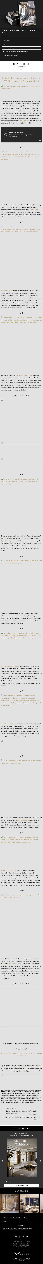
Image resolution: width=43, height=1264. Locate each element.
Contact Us (21, 1247)
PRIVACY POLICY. (22, 1229)
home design (33, 1097)
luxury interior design (33, 1100)
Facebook (11, 1067)
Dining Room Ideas (33, 1093)
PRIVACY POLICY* (23, 51)
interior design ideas (22, 1098)
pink (25, 1102)
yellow (32, 1102)
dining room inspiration (9, 1095)
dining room (36, 1091)
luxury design (21, 1100)
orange (20, 1102)
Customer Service (21, 1245)
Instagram (19, 1067)
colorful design (13, 1090)
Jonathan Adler (11, 1100)
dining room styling (24, 1095)
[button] (40, 1161)
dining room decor (7, 1093)
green (18, 1097)
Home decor (25, 1097)
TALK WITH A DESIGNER (21, 1243)
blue (6, 1090)
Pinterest (27, 1067)
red (28, 1102)
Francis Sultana (11, 1097)
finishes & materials (21, 1241)
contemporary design (24, 1091)
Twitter (36, 1067)
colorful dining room (26, 1090)
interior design (10, 1098)
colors (13, 1091)
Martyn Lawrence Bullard (9, 1102)
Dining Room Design (20, 1093)
